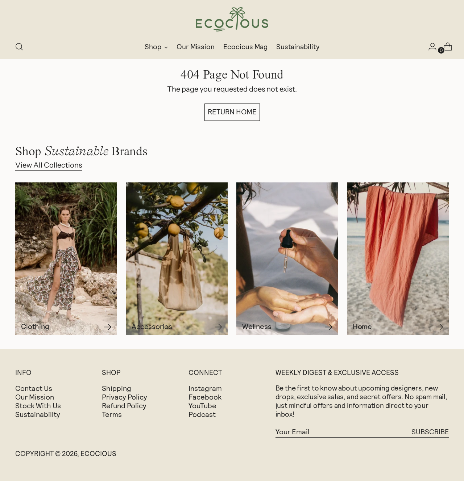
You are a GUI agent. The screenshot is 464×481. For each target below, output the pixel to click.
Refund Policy (124, 405)
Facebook (204, 396)
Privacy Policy (124, 396)
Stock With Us (38, 405)
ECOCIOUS (98, 453)
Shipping (116, 388)
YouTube (202, 405)
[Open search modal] (19, 46)
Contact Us (33, 388)
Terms (112, 414)
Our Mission (34, 396)
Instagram (205, 388)
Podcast (202, 414)
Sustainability (37, 414)
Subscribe (430, 431)
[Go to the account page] (429, 46)
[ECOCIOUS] (232, 19)
